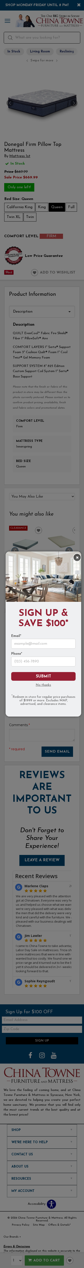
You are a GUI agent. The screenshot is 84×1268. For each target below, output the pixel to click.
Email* (16, 636)
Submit (43, 676)
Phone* (16, 654)
